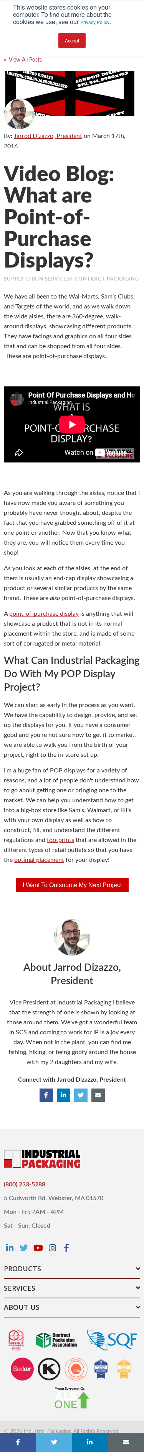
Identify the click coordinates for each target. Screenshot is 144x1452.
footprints (60, 840)
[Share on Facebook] (18, 1442)
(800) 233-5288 (24, 1184)
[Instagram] (52, 1248)
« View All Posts (23, 60)
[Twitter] (24, 1248)
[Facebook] (66, 1248)
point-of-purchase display (44, 614)
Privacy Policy (94, 22)
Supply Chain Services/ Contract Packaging (71, 279)
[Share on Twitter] (54, 1442)
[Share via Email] (126, 1442)
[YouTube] (38, 1248)
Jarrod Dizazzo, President (48, 136)
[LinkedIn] (9, 1248)
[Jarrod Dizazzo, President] (19, 114)
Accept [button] (72, 40)
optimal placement (39, 860)
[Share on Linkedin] (90, 1442)
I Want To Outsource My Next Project (72, 885)
